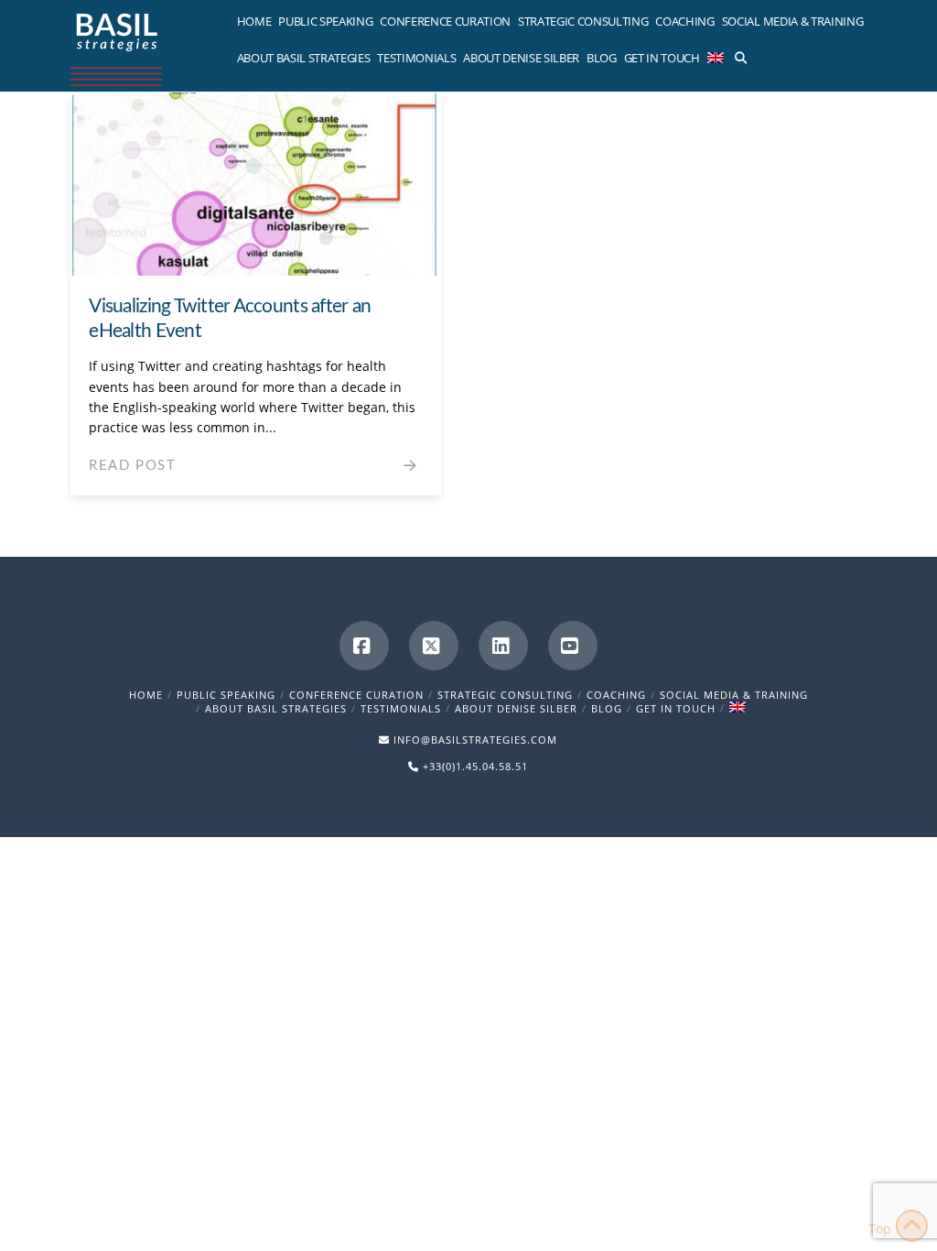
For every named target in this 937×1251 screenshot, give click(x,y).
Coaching (616, 695)
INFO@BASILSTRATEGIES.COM (475, 739)
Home (146, 695)
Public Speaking (226, 695)
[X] (433, 645)
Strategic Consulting (505, 695)
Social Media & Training (734, 695)
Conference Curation (356, 695)
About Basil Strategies (276, 708)
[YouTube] (573, 645)
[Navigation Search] (738, 55)
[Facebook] (364, 645)
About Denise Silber (516, 708)
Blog (606, 708)
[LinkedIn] (503, 645)
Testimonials (401, 708)
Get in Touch (676, 708)
